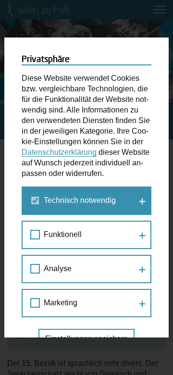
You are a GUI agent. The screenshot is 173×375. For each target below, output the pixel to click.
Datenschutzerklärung (59, 152)
